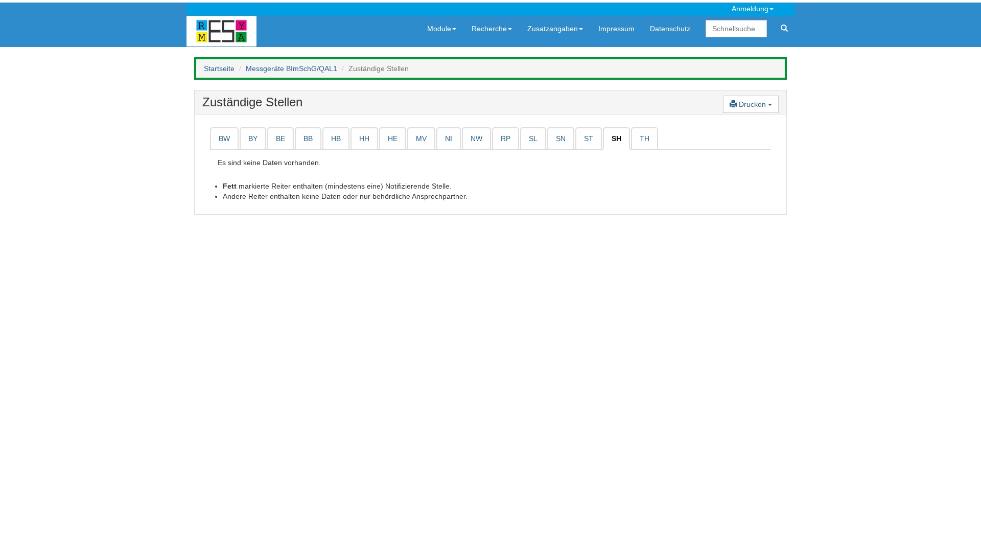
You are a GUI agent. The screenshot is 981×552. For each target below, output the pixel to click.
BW (224, 138)
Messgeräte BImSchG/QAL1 (291, 68)
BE (280, 138)
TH (644, 138)
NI (448, 138)
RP (505, 138)
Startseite (219, 68)
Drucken (752, 104)
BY (253, 138)
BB (308, 138)
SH (616, 138)
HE (393, 138)
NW (476, 138)
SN (561, 138)
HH (364, 138)
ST (588, 138)
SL (533, 138)
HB (336, 138)
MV (421, 138)
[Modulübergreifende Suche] (784, 28)
